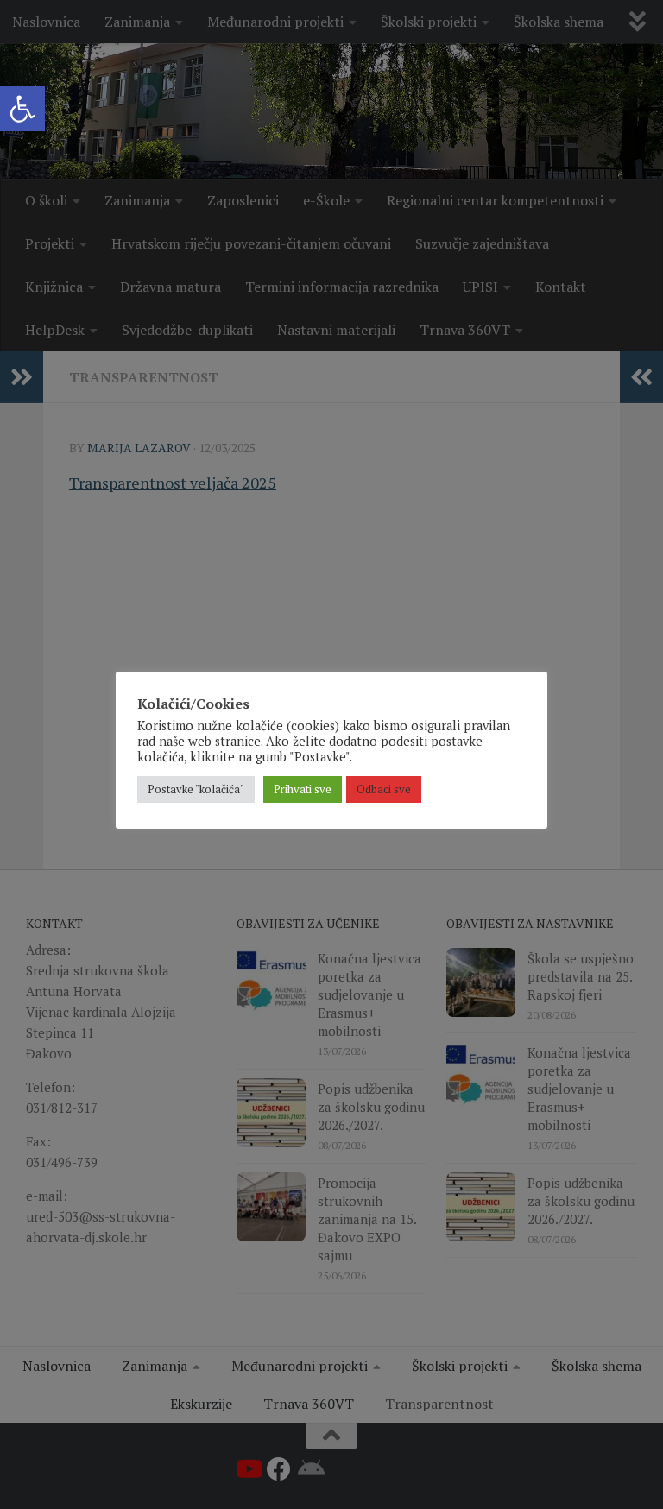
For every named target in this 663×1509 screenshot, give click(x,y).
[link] (22, 108)
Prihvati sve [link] (303, 789)
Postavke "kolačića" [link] (196, 789)
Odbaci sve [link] (384, 789)
